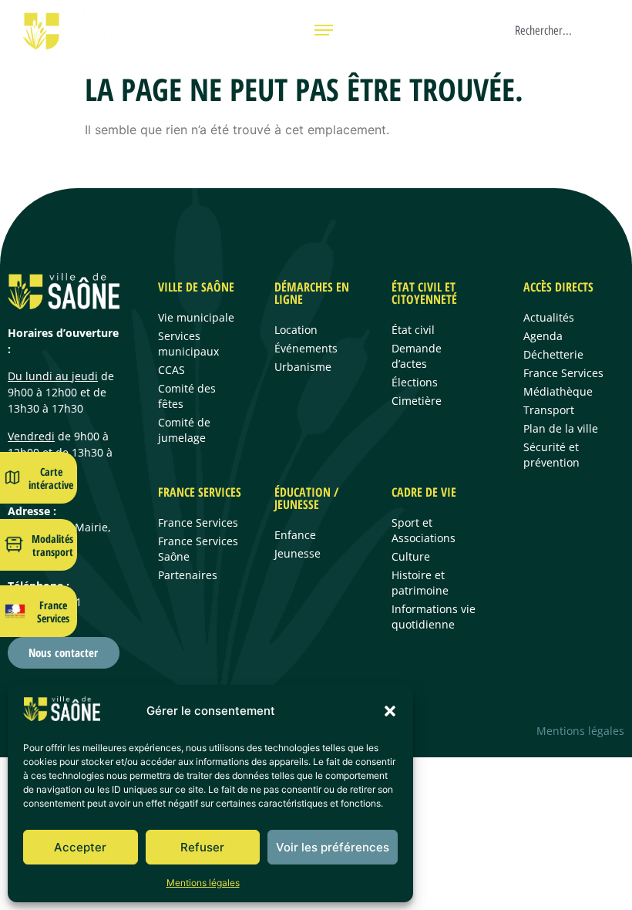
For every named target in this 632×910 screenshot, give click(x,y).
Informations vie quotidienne (434, 617)
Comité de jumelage (184, 430)
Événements (306, 348)
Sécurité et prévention (551, 455)
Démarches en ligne (311, 293)
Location (296, 329)
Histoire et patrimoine (420, 583)
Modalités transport (52, 545)
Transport (548, 410)
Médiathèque (558, 391)
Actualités (548, 317)
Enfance (295, 534)
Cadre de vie (424, 492)
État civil (413, 329)
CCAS (171, 369)
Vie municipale (196, 317)
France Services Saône (198, 549)
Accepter (80, 847)
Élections (415, 382)
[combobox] (566, 30)
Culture (411, 556)
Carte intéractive (51, 478)
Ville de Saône (196, 286)
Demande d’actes (417, 356)
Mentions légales (203, 882)
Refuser (202, 847)
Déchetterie (553, 354)
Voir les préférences (332, 847)
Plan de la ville (560, 428)
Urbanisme (302, 366)
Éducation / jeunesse (306, 498)
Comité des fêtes (187, 396)
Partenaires (187, 575)
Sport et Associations (424, 530)
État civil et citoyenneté (424, 293)
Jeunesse (297, 553)
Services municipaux (188, 344)
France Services (53, 611)
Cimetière (417, 400)
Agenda (543, 336)
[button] (390, 711)
